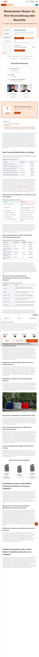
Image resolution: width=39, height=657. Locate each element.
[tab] (7, 30)
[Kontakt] (27, 2)
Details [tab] (19, 318)
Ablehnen (7, 340)
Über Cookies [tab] (32, 318)
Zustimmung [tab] (7, 318)
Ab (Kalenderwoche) (18, 45)
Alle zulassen (32, 340)
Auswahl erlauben (19, 340)
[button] (37, 2)
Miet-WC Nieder (7, 125)
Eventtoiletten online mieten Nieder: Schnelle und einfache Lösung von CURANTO (19, 127)
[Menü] (2, 1)
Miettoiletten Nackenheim (23, 186)
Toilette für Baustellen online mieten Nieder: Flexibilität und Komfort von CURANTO (19, 128)
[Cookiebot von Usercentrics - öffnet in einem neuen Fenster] (33, 315)
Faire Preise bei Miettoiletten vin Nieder (11, 123)
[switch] (14, 336)
